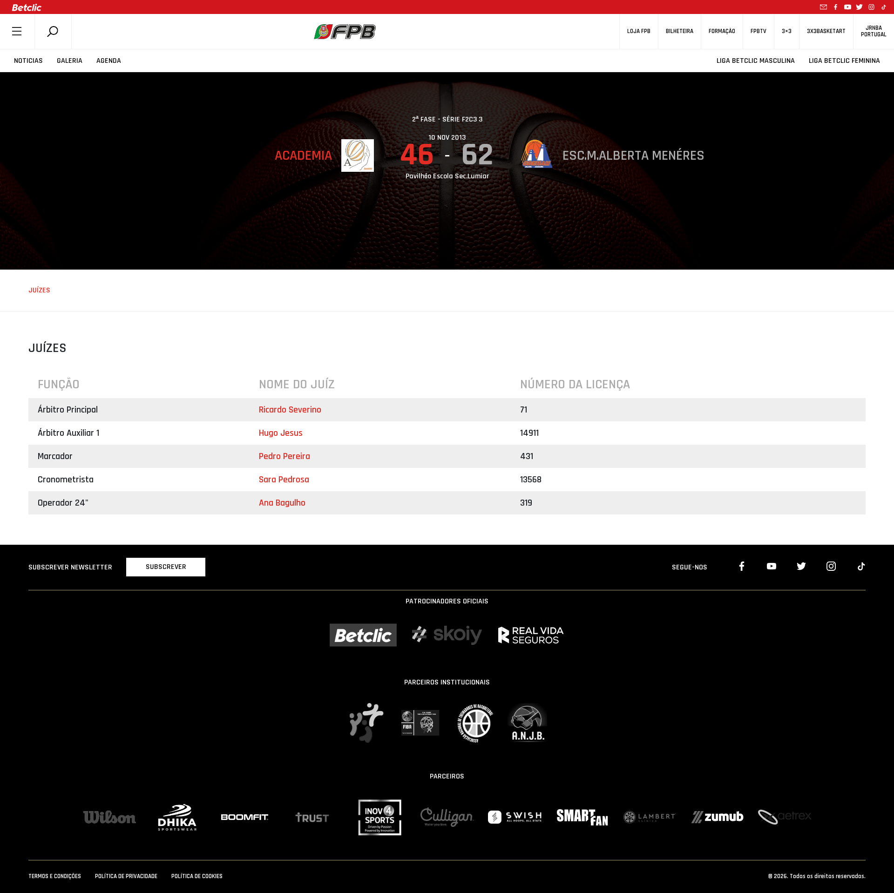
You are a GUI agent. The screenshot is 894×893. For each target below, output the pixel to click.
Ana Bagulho (282, 503)
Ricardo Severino (290, 410)
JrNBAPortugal (874, 31)
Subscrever (166, 567)
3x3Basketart (826, 31)
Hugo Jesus (281, 433)
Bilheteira (679, 31)
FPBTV (758, 31)
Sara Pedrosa (284, 480)
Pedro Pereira (284, 456)
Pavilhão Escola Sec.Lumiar (447, 176)
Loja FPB (638, 31)
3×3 (787, 31)
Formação (722, 31)
